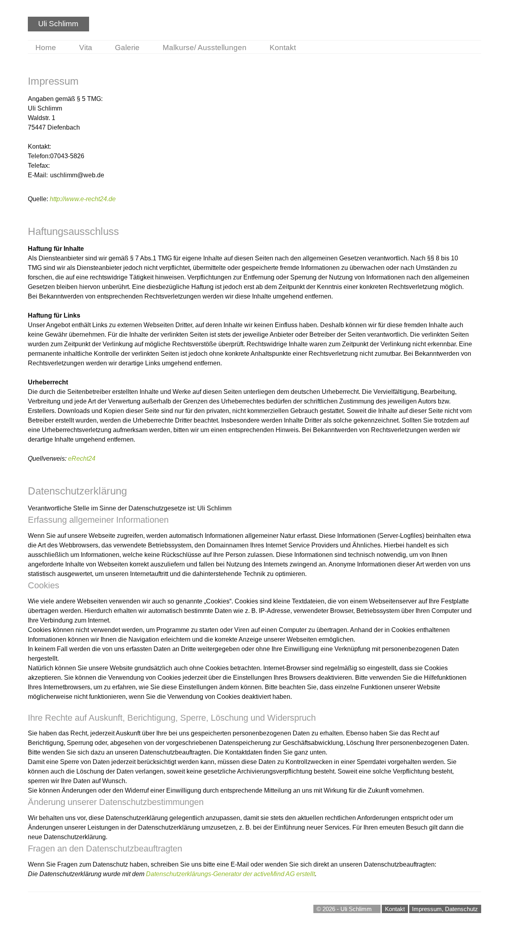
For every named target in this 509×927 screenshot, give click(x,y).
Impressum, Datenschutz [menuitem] (445, 909)
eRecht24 (81, 458)
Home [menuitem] (45, 47)
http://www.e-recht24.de (83, 199)
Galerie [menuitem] (127, 47)
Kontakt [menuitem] (283, 47)
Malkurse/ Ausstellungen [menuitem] (205, 47)
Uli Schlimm (58, 23)
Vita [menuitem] (85, 47)
